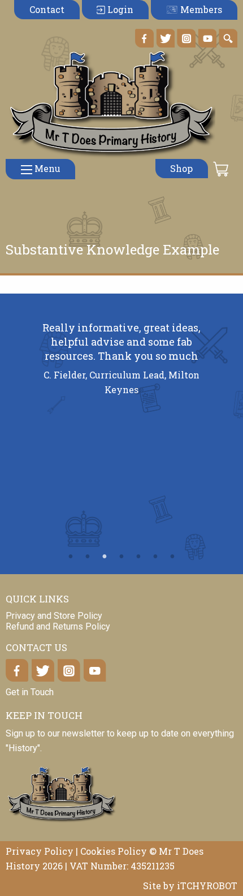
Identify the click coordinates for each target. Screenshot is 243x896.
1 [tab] (70, 556)
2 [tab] (87, 556)
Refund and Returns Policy (58, 626)
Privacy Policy (39, 851)
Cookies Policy (113, 851)
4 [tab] (121, 556)
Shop (181, 168)
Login (119, 9)
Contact (46, 9)
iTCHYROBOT (207, 885)
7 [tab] (172, 556)
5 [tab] (138, 556)
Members (200, 9)
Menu (46, 168)
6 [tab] (155, 556)
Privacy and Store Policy (54, 615)
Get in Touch (30, 692)
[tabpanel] (122, 363)
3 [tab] (104, 556)
